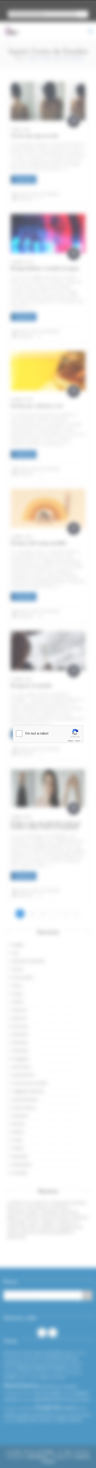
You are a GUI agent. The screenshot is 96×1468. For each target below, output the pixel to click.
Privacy (70, 741)
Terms (77, 741)
